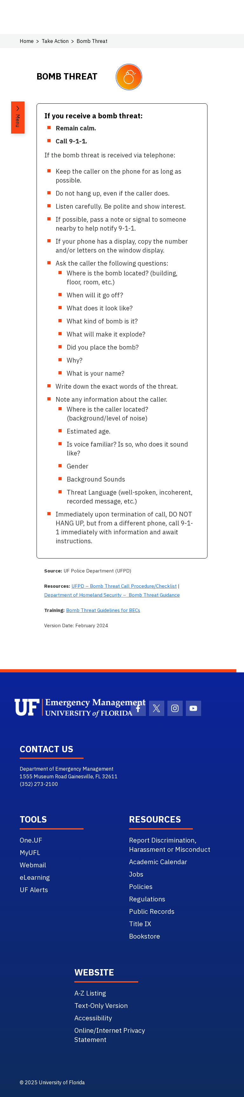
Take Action (55, 41)
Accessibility (93, 1017)
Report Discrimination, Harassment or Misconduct (169, 845)
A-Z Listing (90, 993)
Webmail (33, 864)
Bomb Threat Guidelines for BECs (103, 610)
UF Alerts (34, 889)
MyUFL (30, 852)
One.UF (31, 840)
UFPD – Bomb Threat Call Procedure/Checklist (124, 586)
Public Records (151, 911)
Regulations (147, 898)
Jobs (136, 874)
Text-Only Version (101, 1005)
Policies (140, 886)
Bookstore (144, 936)
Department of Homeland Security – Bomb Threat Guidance (112, 595)
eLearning (35, 877)
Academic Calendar (158, 861)
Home (27, 41)
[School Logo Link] (65, 708)
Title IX (140, 923)
